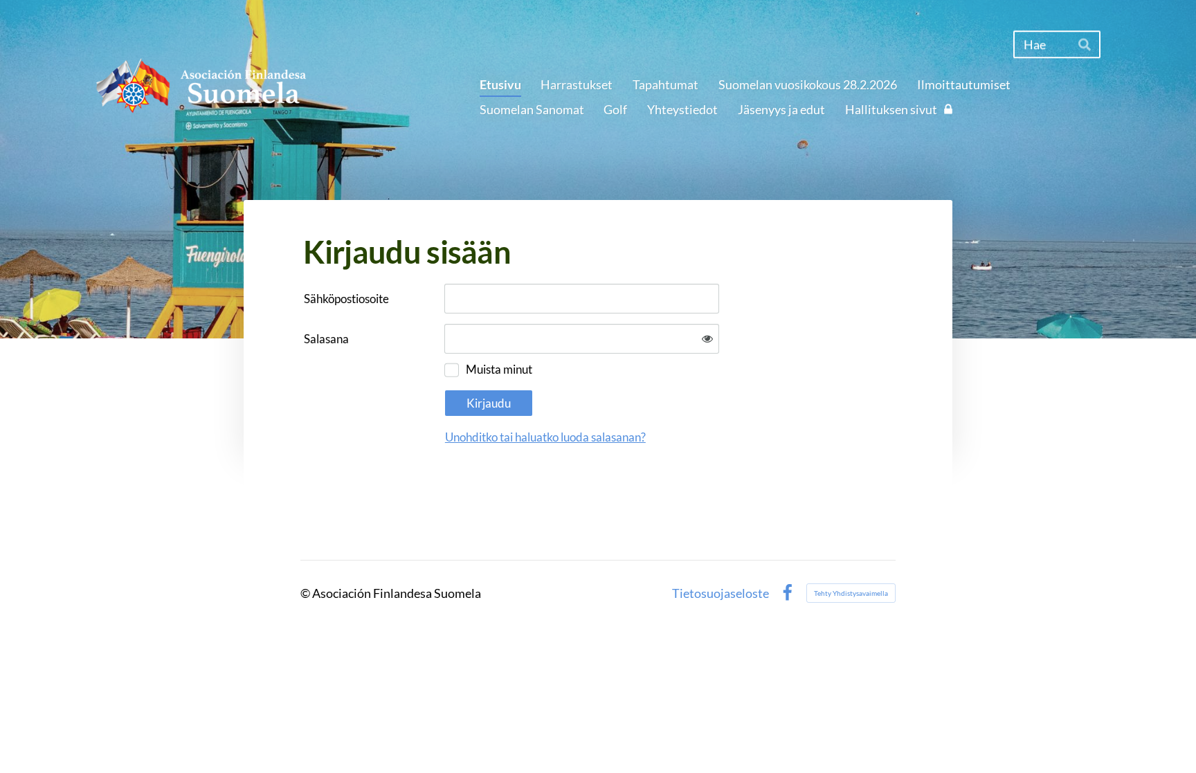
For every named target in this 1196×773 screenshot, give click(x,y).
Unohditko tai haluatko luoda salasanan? (545, 437)
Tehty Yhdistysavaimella (851, 593)
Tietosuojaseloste (720, 593)
